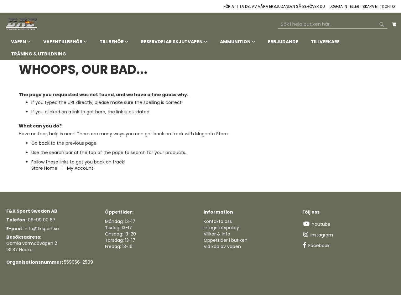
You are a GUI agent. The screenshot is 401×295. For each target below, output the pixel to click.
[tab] (200, 48)
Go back (40, 143)
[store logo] (22, 24)
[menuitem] (21, 42)
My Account (80, 168)
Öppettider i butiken (225, 240)
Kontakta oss (218, 221)
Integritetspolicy (221, 228)
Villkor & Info (217, 234)
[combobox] (333, 24)
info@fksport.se (42, 228)
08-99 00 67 (41, 220)
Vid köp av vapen (222, 246)
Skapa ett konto (378, 6)
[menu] (200, 48)
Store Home (44, 168)
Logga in (338, 6)
